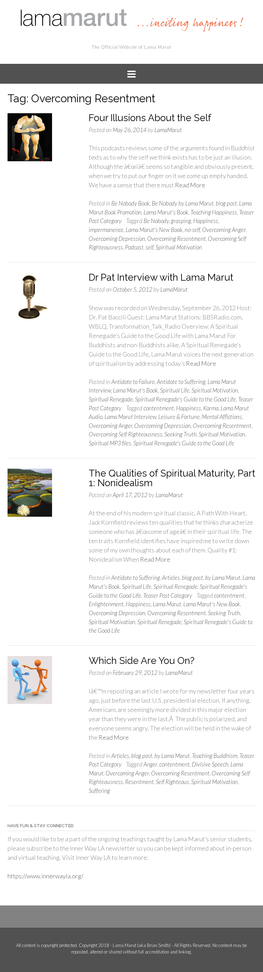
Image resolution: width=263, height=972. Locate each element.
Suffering (99, 790)
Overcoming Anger (224, 229)
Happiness (205, 220)
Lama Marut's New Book (154, 229)
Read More (190, 185)
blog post (226, 203)
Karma (210, 408)
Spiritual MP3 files (110, 443)
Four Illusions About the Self (150, 118)
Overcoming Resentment (176, 238)
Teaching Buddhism (214, 755)
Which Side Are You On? (142, 660)
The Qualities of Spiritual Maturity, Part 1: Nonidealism (172, 478)
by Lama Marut (222, 577)
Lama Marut (167, 604)
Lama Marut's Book (165, 212)
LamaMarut (168, 129)
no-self (192, 229)
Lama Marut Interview (130, 416)
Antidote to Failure (133, 381)
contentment (158, 408)
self (149, 247)
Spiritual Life (174, 390)
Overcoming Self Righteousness (125, 434)
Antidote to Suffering (181, 381)
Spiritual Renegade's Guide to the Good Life (185, 399)
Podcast (134, 247)
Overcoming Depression (117, 238)
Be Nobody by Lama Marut (183, 203)
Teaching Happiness (213, 212)
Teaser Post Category (167, 595)
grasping (181, 220)
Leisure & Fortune (179, 416)
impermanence (106, 229)
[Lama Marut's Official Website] (131, 19)
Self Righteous (172, 781)
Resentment (139, 781)
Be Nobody (156, 220)
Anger (150, 764)
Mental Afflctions (222, 416)
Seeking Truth (180, 434)
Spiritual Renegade (111, 399)
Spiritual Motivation (178, 247)
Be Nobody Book (130, 203)
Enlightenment (106, 604)
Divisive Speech (210, 764)
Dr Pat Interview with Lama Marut (161, 277)
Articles (171, 577)
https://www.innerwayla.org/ (45, 876)
